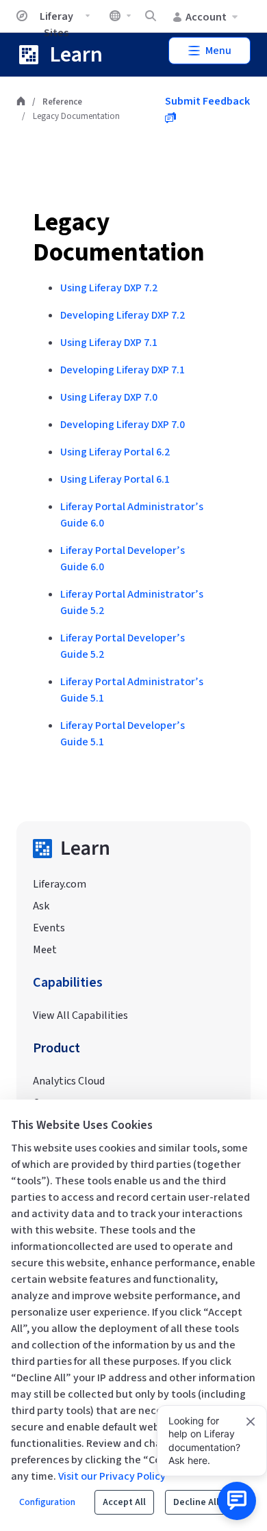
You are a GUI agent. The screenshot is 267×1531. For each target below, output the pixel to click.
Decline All (196, 1502)
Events (49, 927)
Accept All (124, 1502)
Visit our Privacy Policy (112, 1476)
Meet (45, 949)
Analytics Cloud (69, 1081)
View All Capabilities (80, 1015)
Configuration (47, 1502)
